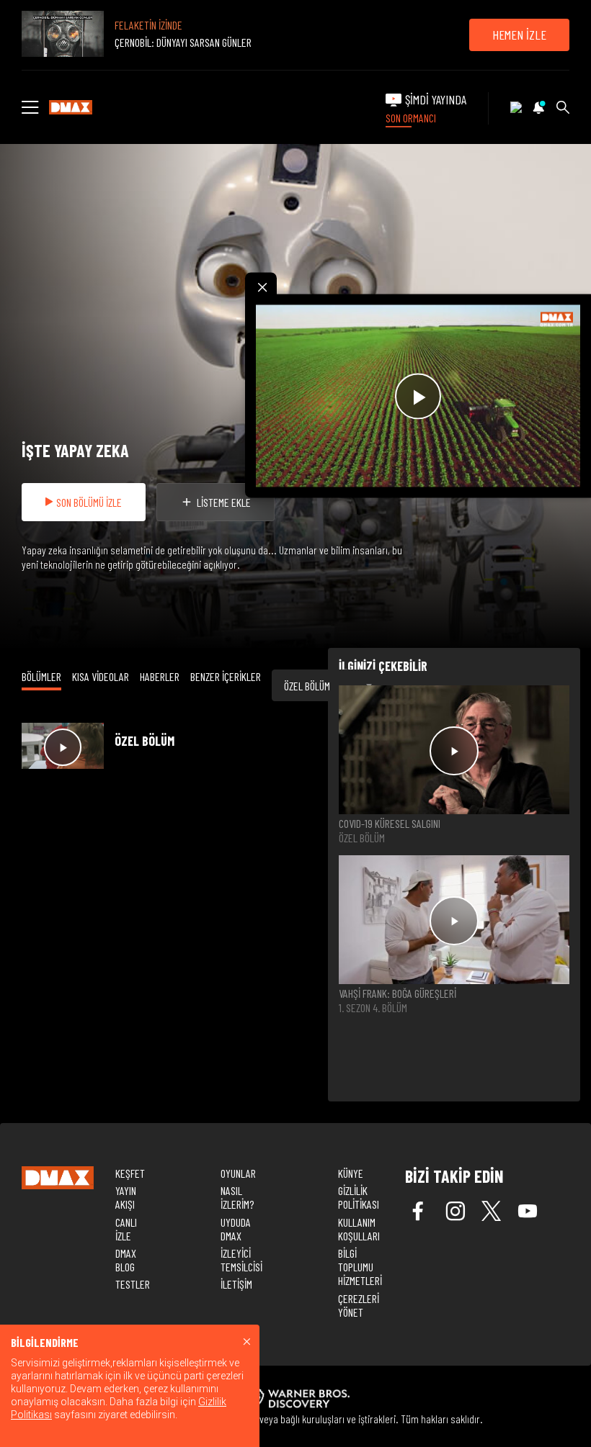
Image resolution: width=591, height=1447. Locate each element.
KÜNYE (350, 1173)
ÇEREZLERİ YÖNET (358, 1305)
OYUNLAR (238, 1173)
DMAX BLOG (125, 1260)
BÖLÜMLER (41, 676)
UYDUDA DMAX (236, 1229)
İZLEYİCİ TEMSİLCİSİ (241, 1260)
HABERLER (159, 676)
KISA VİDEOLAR (100, 676)
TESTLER (132, 1284)
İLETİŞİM (236, 1284)
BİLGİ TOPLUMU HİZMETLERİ (360, 1266)
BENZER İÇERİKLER (225, 676)
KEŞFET (130, 1173)
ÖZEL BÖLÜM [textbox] (307, 686)
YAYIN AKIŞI (125, 1197)
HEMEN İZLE (519, 34)
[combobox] (326, 685)
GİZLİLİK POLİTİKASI (358, 1197)
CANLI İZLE (126, 1229)
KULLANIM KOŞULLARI (359, 1229)
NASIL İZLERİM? (237, 1197)
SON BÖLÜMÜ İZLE (89, 502)
